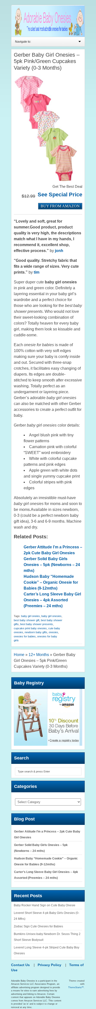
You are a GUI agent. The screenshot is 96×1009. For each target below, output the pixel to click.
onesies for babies (25, 636)
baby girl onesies (51, 616)
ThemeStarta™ (76, 987)
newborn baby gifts (36, 632)
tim (36, 272)
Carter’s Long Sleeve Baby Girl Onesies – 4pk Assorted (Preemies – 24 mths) (52, 600)
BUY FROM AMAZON (60, 206)
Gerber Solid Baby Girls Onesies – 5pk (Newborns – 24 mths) (52, 565)
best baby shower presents (36, 624)
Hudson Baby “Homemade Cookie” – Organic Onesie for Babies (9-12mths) (51, 582)
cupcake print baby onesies (30, 628)
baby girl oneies (30, 616)
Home (19, 655)
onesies (53, 632)
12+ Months (39, 655)
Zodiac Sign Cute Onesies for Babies (38, 926)
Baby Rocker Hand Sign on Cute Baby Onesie (44, 905)
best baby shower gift (26, 620)
